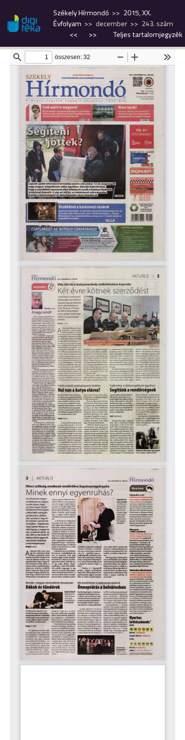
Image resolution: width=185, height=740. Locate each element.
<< (74, 34)
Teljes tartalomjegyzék (148, 34)
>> (93, 34)
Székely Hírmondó (81, 12)
